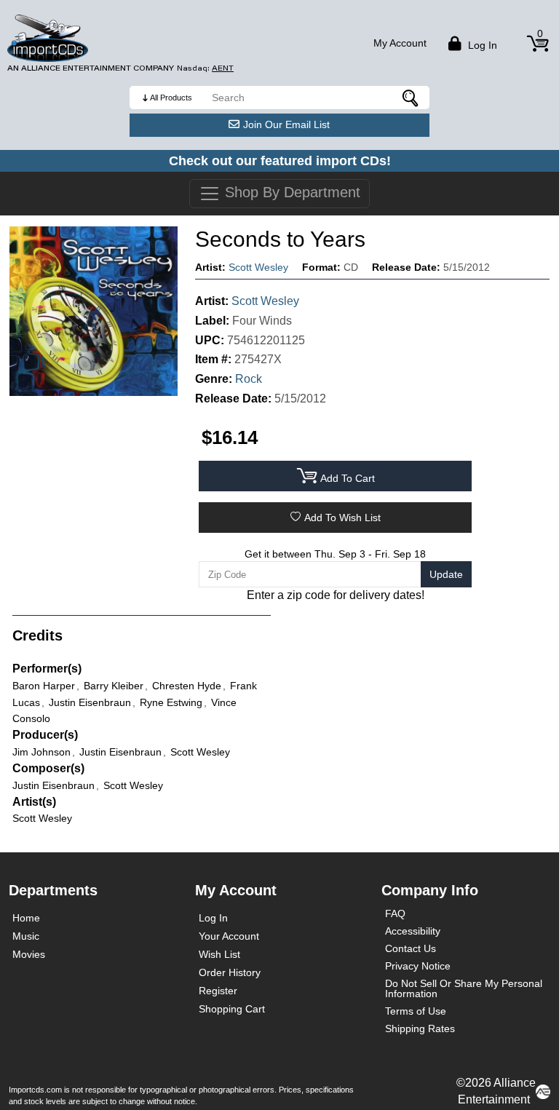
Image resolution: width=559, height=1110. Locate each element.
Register (218, 990)
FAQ (395, 913)
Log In (213, 918)
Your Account (229, 936)
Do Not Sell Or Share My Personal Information (463, 988)
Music (25, 936)
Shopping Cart (232, 1009)
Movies (28, 954)
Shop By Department (290, 192)
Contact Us (410, 948)
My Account (400, 43)
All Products (171, 97)
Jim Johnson (41, 752)
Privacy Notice (418, 966)
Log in (481, 45)
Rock (248, 379)
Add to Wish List (342, 517)
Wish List (219, 954)
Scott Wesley (258, 267)
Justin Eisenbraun (53, 785)
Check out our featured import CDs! (280, 161)
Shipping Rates (420, 1028)
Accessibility (412, 931)
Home (26, 918)
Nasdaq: (205, 68)
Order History (230, 972)
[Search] (411, 97)
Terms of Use (415, 1011)
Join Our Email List (286, 124)
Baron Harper (43, 685)
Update (446, 574)
